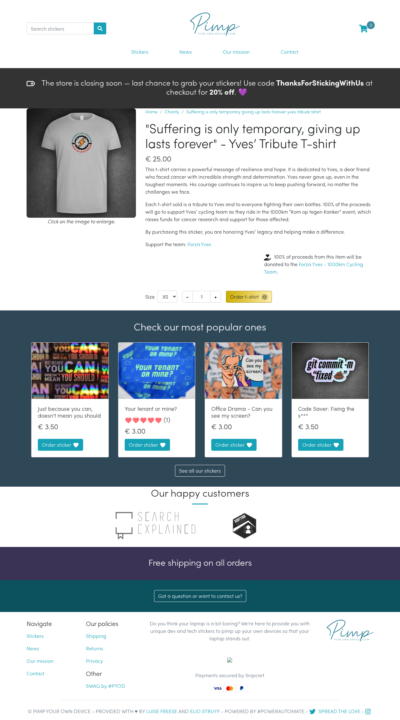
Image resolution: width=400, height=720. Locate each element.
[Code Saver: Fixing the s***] (330, 371)
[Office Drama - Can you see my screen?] (243, 371)
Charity (172, 111)
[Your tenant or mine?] (156, 371)
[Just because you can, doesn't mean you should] (70, 371)
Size (150, 296)
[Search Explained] (155, 525)
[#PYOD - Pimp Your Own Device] (350, 629)
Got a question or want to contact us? (200, 595)
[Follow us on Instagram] (368, 711)
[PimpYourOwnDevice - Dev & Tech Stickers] (215, 21)
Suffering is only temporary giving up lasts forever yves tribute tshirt (253, 111)
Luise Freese (161, 711)
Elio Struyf (205, 711)
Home (151, 111)
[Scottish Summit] (244, 525)
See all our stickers (200, 470)
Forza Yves (199, 244)
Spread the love (338, 711)
